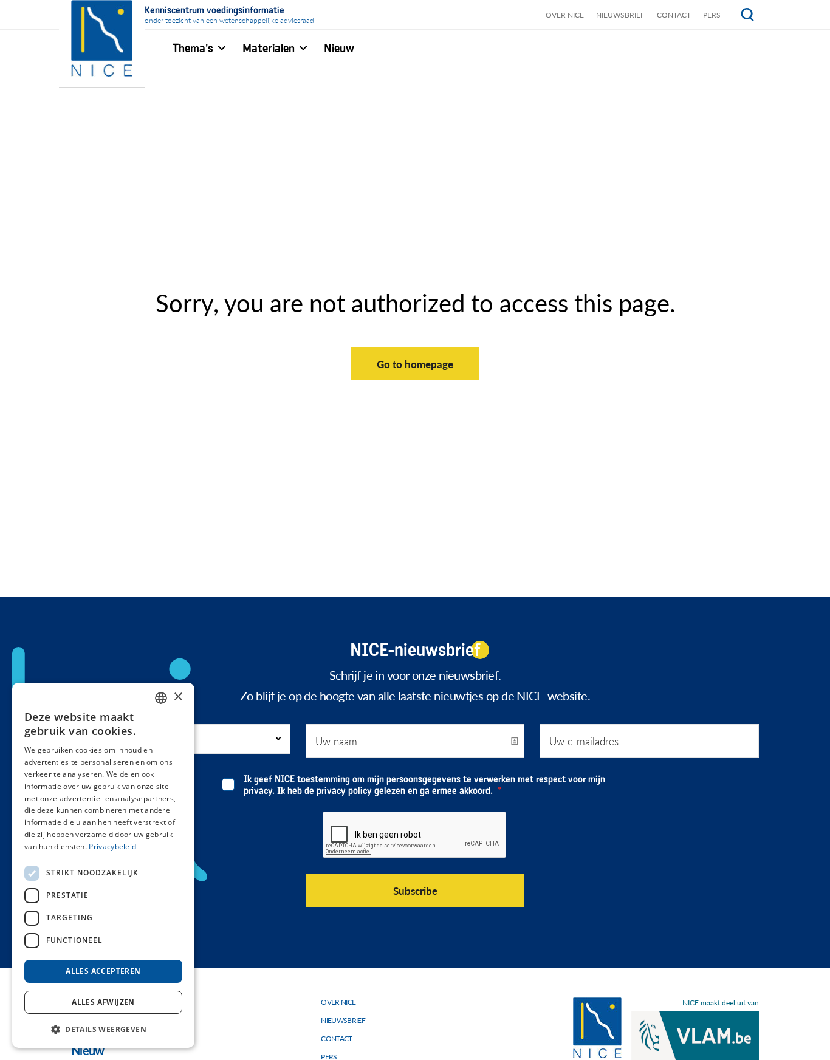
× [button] (177, 697)
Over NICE (565, 15)
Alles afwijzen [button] (103, 1002)
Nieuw (88, 1050)
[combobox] (161, 698)
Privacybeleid (112, 846)
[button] (103, 1029)
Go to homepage (415, 364)
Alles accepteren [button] (103, 971)
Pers (712, 15)
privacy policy (344, 790)
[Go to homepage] (597, 1028)
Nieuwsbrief (620, 15)
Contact (674, 15)
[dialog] (103, 865)
